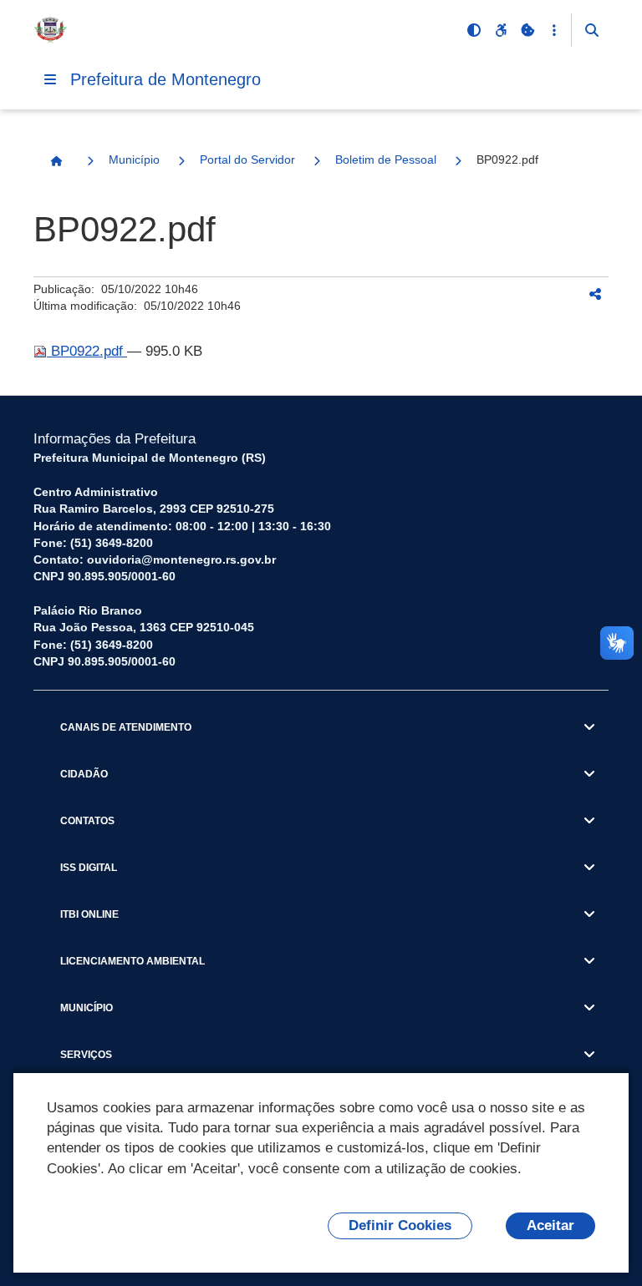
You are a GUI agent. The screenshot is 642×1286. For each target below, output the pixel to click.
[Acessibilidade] (500, 30)
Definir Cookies (400, 1225)
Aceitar (550, 1225)
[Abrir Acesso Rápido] (554, 30)
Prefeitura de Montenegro (165, 79)
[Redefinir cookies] (527, 30)
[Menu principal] (50, 79)
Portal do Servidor (247, 159)
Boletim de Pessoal (385, 159)
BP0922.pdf (87, 351)
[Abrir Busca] (592, 30)
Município (134, 159)
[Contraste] (474, 30)
